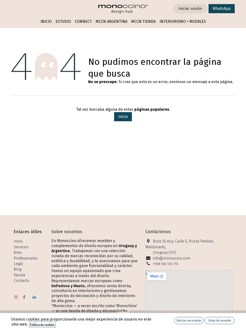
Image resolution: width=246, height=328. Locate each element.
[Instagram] (16, 297)
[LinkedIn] (34, 297)
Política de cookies (42, 324)
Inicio (123, 116)
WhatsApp (222, 8)
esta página (221, 81)
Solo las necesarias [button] (189, 320)
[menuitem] (46, 21)
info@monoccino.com (171, 258)
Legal (18, 263)
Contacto (21, 280)
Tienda (19, 275)
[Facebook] (24, 297)
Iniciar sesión (190, 8)
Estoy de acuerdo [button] (220, 320)
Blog (17, 269)
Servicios (21, 247)
